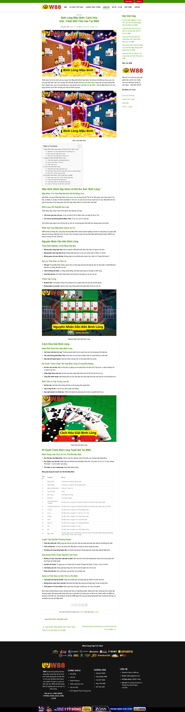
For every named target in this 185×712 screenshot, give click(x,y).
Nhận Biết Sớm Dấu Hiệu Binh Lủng (57, 169)
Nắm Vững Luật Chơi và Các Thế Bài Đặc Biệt (60, 177)
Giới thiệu (73, 674)
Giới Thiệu (128, 7)
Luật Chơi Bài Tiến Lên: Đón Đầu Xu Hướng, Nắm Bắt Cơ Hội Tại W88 (131, 30)
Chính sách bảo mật (76, 684)
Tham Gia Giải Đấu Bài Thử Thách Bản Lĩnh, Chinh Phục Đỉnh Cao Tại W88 (131, 39)
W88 (129, 77)
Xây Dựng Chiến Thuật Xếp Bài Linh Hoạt (59, 182)
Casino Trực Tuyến (93, 7)
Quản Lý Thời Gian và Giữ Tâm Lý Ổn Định (59, 184)
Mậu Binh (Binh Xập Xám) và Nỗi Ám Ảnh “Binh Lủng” (61, 149)
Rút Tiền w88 (100, 687)
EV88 (61, 696)
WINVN (59, 693)
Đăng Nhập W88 (101, 677)
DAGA (57, 696)
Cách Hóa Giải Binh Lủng (52, 167)
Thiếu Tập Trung (52, 164)
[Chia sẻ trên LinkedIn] (86, 605)
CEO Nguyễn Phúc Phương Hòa (80, 691)
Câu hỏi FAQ (74, 687)
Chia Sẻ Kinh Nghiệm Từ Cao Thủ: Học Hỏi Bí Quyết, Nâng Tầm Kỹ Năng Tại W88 (131, 22)
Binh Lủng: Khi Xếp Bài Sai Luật (56, 153)
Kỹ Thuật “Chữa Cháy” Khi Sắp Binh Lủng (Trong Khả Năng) (64, 171)
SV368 (52, 696)
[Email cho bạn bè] (79, 605)
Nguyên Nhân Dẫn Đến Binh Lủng (55, 158)
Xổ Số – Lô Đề (117, 7)
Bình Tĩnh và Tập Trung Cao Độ (56, 173)
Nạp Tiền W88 (100, 683)
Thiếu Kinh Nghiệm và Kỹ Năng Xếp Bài (58, 160)
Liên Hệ (137, 7)
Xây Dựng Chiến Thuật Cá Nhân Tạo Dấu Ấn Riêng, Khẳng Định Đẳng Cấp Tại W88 (132, 47)
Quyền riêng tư (75, 681)
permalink (96, 612)
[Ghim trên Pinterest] (82, 605)
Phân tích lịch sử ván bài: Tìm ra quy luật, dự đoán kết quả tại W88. (132, 56)
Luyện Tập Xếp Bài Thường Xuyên (57, 179)
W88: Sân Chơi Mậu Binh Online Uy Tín (58, 156)
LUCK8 (53, 698)
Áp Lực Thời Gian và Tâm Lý (55, 162)
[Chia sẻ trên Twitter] (75, 605)
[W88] (51, 7)
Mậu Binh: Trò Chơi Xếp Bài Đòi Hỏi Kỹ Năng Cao (61, 151)
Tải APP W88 (100, 680)
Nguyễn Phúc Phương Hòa (89, 27)
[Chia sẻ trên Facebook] (72, 605)
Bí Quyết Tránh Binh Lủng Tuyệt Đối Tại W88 (58, 175)
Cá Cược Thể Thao (76, 7)
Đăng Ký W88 (100, 673)
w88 (65, 7)
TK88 (55, 693)
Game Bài (106, 7)
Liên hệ (72, 677)
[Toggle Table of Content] (78, 146)
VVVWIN (46, 696)
